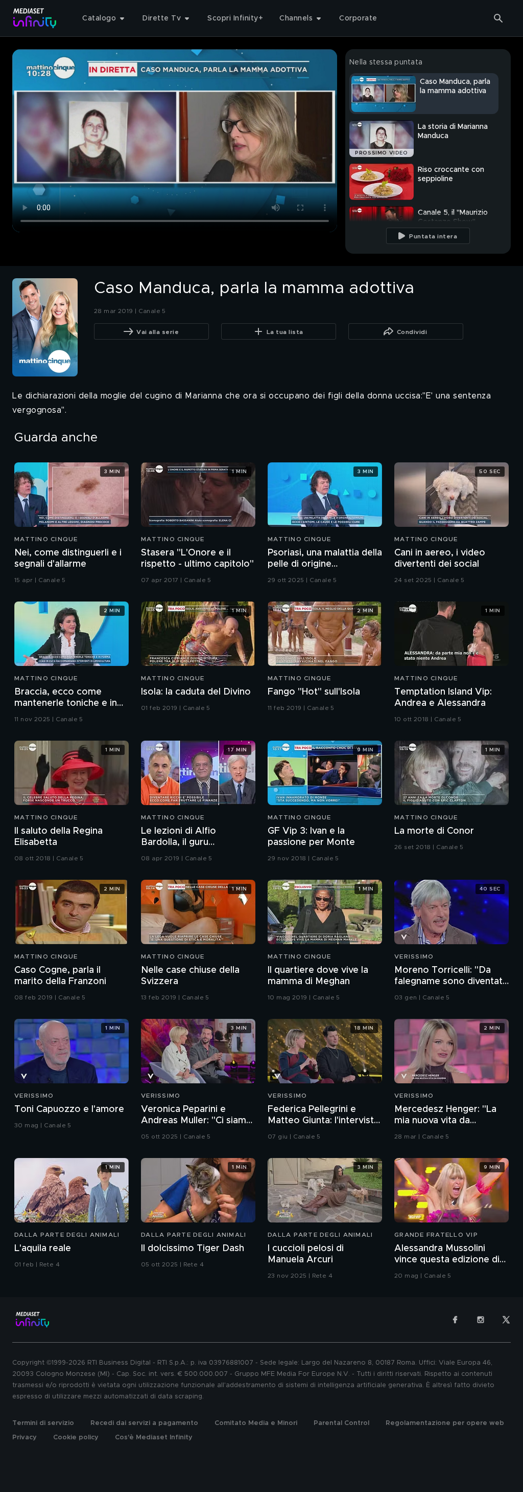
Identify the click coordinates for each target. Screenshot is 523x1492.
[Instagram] (480, 1319)
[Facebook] (455, 1319)
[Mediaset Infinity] (35, 18)
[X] (506, 1319)
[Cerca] (498, 18)
